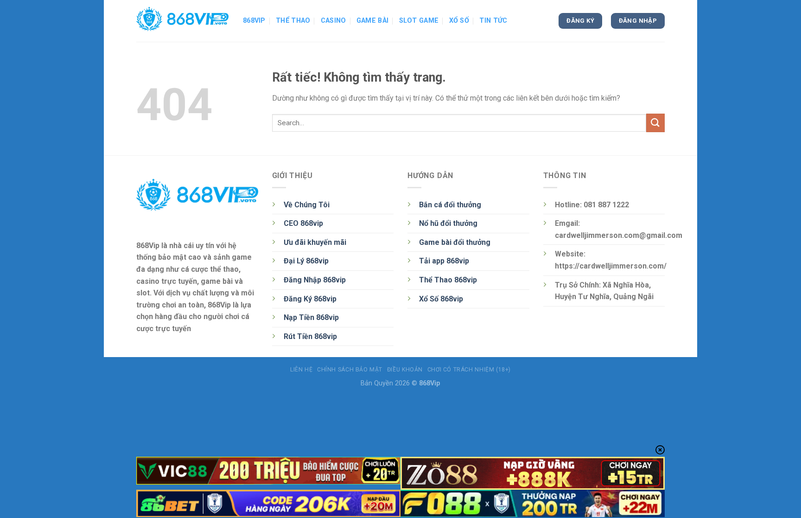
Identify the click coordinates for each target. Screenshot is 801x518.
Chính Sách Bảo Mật (349, 369)
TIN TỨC (493, 21)
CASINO (333, 21)
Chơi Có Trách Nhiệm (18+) (469, 369)
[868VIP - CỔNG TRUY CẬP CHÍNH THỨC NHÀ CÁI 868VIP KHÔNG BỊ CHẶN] (182, 21)
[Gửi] (655, 123)
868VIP (254, 21)
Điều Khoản (405, 369)
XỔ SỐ (459, 21)
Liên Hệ (301, 369)
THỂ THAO (293, 21)
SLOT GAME (419, 21)
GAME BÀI (372, 21)
